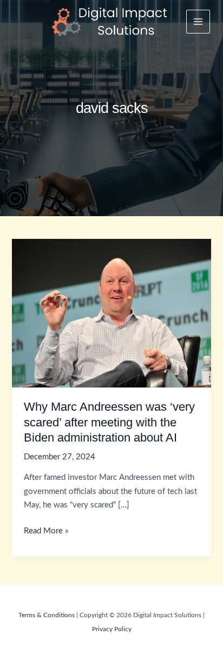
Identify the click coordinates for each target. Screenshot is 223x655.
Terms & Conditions (46, 615)
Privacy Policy (112, 629)
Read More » (46, 532)
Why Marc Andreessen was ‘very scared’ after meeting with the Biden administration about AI (109, 422)
